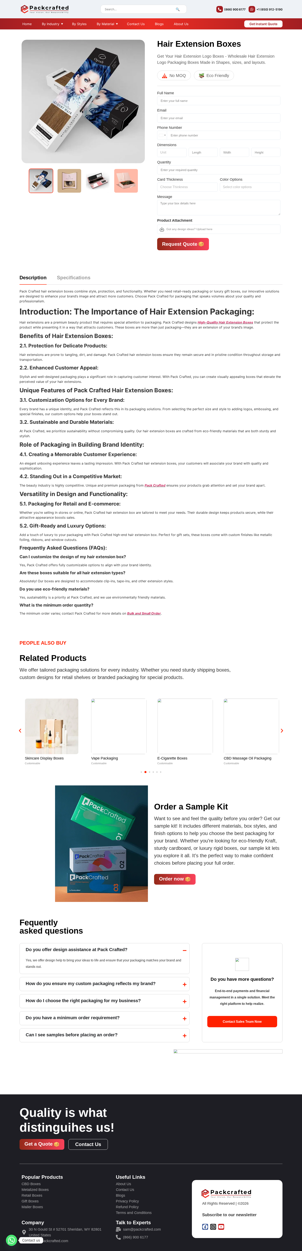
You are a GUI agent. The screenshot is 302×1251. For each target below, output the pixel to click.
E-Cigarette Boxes (172, 758)
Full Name (165, 93)
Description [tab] (33, 277)
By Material (105, 24)
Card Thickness (170, 180)
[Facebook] (205, 1227)
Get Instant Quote (263, 24)
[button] (20, 730)
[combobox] (162, 135)
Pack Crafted (155, 485)
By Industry (50, 24)
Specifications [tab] (73, 277)
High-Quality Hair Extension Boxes (225, 322)
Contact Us (136, 24)
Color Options (231, 180)
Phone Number (169, 128)
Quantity (164, 162)
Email (161, 110)
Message (164, 197)
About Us (181, 24)
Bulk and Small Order (144, 613)
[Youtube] (221, 1227)
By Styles (79, 24)
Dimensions (166, 145)
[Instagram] (213, 1227)
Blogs (159, 24)
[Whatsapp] (11, 1240)
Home (27, 24)
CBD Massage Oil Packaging (247, 758)
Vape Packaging (104, 758)
